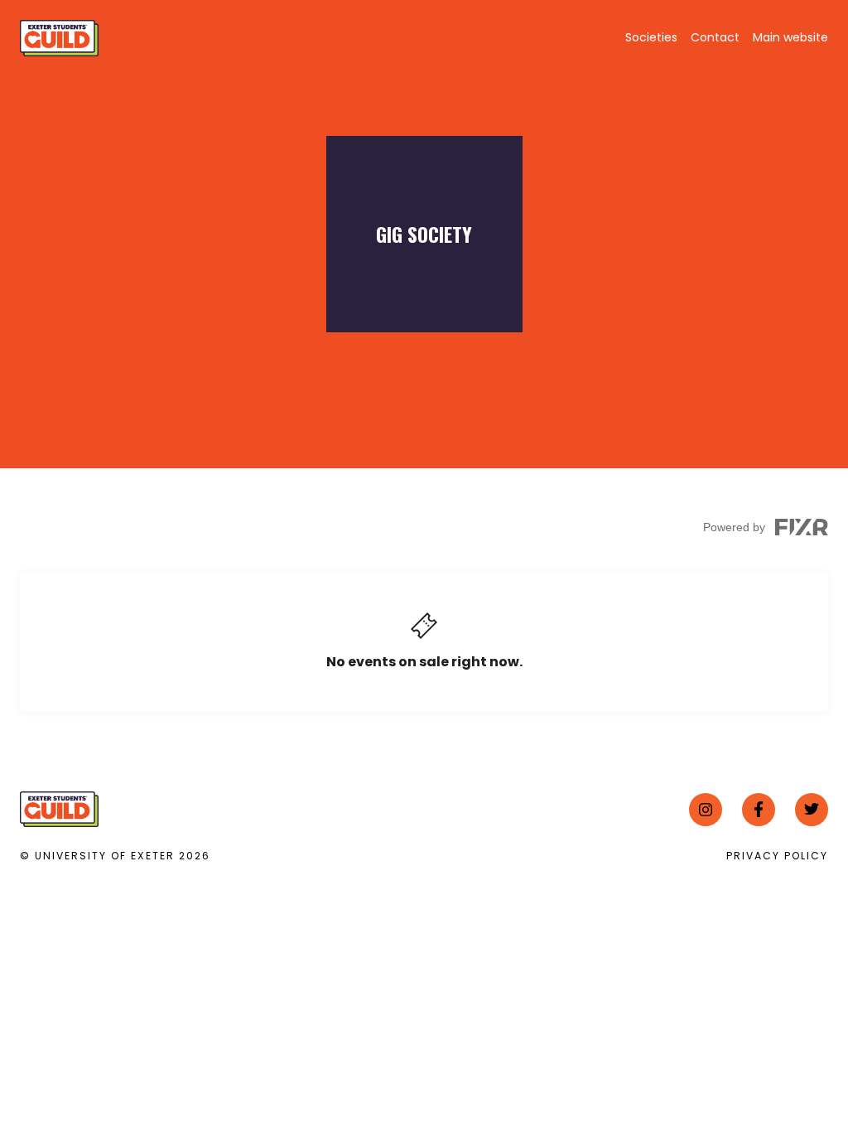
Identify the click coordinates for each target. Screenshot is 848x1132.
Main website (790, 37)
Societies (651, 37)
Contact (715, 37)
